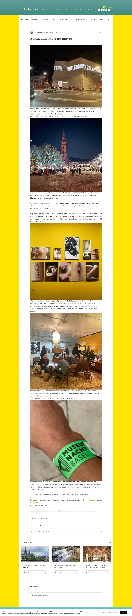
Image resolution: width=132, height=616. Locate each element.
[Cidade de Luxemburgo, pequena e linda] (35, 554)
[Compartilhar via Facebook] (31, 525)
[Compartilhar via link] (45, 525)
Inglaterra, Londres (65, 19)
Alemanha (35, 19)
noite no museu (79, 510)
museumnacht (68, 510)
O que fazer (40, 519)
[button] (109, 19)
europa (33, 510)
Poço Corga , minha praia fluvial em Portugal (65, 566)
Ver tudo (109, 542)
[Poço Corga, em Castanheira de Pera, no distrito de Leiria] (66, 554)
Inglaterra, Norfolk (81, 19)
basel (52, 510)
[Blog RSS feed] (109, 10)
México (93, 19)
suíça (58, 510)
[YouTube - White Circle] (105, 10)
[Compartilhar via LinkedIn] (41, 525)
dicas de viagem (43, 510)
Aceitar (123, 613)
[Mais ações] (100, 32)
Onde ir (47, 519)
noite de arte (90, 510)
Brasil (53, 19)
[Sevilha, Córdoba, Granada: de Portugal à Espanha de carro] (97, 554)
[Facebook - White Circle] (99, 10)
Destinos (33, 519)
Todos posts (24, 19)
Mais (100, 19)
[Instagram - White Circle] (102, 10)
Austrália (45, 19)
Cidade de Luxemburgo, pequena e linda (34, 566)
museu (33, 514)
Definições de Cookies (110, 613)
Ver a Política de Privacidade (72, 614)
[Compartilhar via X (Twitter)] (36, 525)
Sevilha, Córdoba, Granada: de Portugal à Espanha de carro (96, 566)
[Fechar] (130, 612)
